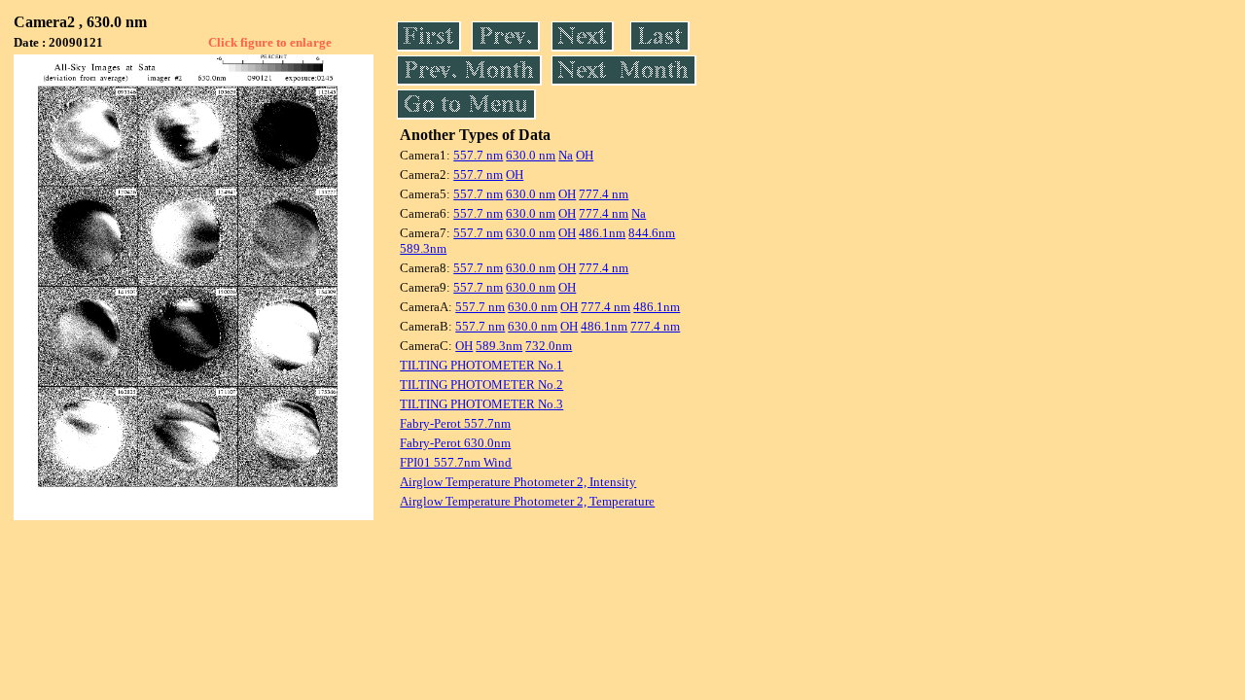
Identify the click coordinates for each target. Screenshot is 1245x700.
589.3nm (423, 248)
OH (584, 155)
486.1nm (602, 233)
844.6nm (651, 233)
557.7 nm (478, 155)
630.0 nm (530, 155)
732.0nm (548, 345)
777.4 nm (603, 194)
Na (565, 155)
